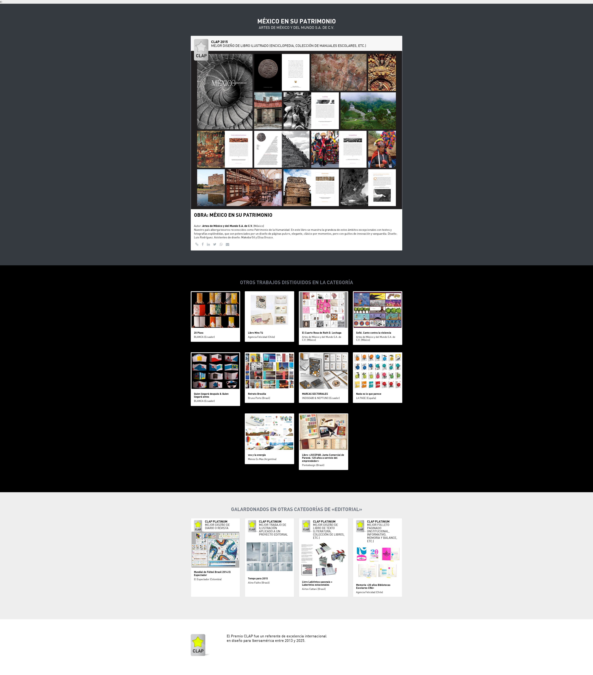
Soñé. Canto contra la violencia (373, 333)
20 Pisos (198, 333)
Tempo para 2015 (258, 578)
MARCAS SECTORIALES (315, 394)
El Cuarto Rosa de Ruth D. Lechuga (321, 333)
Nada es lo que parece (368, 394)
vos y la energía (257, 455)
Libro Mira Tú (255, 333)
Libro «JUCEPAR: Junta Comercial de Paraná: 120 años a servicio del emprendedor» (323, 458)
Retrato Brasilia (257, 394)
